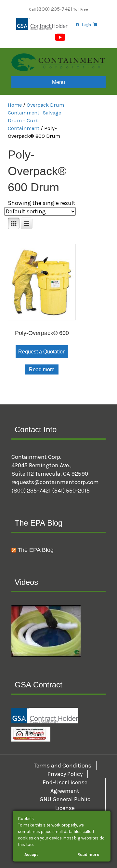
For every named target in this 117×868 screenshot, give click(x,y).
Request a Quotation (42, 351)
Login (86, 24)
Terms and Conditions (62, 765)
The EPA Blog (36, 550)
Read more (42, 369)
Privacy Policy (65, 774)
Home (15, 105)
